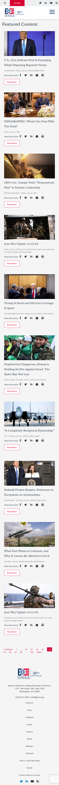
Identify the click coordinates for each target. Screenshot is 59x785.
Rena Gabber (27, 252)
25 (4, 652)
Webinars (29, 746)
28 (21, 652)
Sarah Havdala (13, 252)
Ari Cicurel (26, 249)
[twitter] (40, 2)
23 (43, 649)
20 (26, 649)
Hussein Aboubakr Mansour (34, 561)
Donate (17, 3)
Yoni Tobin (37, 249)
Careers (29, 731)
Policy (29, 710)
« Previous (8, 649)
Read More (12, 82)
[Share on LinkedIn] (31, 75)
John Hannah (48, 313)
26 (10, 652)
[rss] (56, 2)
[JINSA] (14, 12)
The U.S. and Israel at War (29, 760)
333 (31, 652)
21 (32, 649)
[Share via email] (37, 75)
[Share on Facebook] (20, 75)
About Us (29, 703)
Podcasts (29, 753)
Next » (40, 652)
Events (29, 724)
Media (29, 739)
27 (15, 652)
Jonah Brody (49, 249)
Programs (30, 717)
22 (37, 649)
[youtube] (51, 2)
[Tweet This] (25, 75)
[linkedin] (45, 2)
